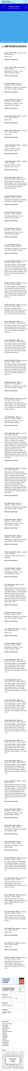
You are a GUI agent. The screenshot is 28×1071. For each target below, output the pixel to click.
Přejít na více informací (11, 59)
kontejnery (22, 67)
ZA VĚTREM (5, 1026)
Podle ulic (3, 41)
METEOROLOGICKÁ (7, 1023)
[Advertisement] (14, 26)
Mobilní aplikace (6, 1)
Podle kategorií (9, 41)
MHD (22, 584)
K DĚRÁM (4, 1037)
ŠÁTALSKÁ (4, 1030)
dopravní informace (9, 179)
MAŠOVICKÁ (5, 1042)
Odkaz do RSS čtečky (7, 1005)
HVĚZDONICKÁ (5, 1041)
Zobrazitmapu (12, 1060)
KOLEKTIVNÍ (5, 1045)
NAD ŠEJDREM (5, 1028)
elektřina (24, 145)
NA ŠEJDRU (5, 1025)
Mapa (15, 41)
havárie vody (22, 53)
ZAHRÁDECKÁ (5, 1044)
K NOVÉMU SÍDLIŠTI (7, 1031)
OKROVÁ (4, 1033)
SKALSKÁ (4, 1034)
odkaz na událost (9, 54)
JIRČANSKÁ (5, 1036)
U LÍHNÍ (4, 1039)
